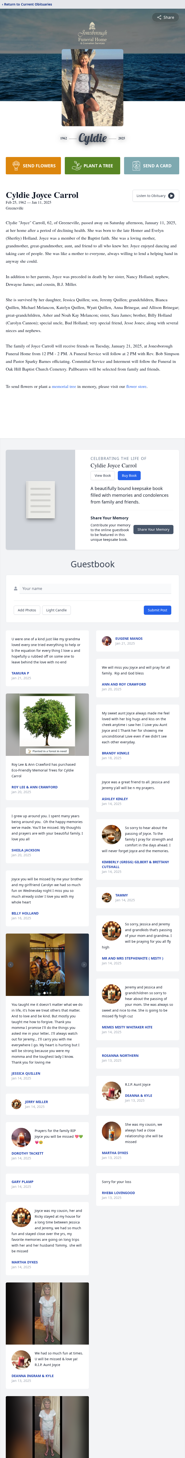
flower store (136, 386)
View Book (103, 475)
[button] (47, 724)
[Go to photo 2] (47, 993)
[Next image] (84, 965)
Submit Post (157, 610)
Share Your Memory (153, 529)
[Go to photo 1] (44, 993)
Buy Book (129, 475)
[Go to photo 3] (50, 993)
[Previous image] (10, 965)
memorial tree (64, 386)
